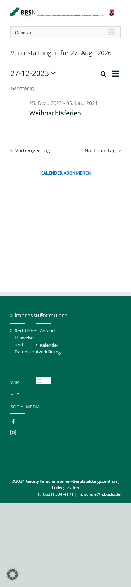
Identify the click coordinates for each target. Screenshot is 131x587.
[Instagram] (13, 432)
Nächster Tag (100, 150)
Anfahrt (43, 331)
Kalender (43, 345)
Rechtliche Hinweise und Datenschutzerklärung (18, 341)
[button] (12, 574)
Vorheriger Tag (32, 150)
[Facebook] (13, 421)
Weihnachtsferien (55, 113)
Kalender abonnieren (65, 173)
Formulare (43, 315)
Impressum (18, 315)
